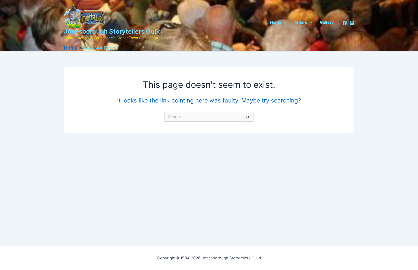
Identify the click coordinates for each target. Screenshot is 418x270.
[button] (283, 22)
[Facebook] (345, 23)
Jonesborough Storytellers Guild (113, 31)
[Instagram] (352, 23)
